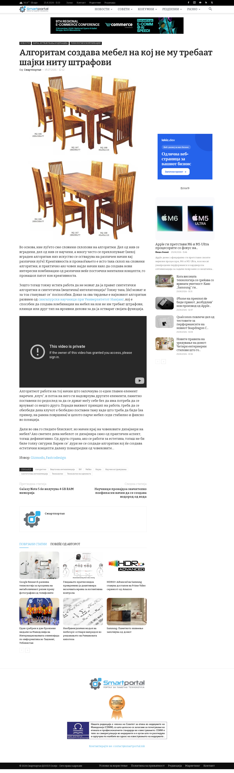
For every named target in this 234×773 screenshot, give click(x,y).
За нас (69, 2)
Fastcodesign (56, 458)
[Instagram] (194, 2)
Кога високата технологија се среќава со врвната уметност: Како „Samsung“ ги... (195, 282)
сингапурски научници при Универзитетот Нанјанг (81, 299)
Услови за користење (113, 765)
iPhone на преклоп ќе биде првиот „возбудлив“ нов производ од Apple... (195, 302)
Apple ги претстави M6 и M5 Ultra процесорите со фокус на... (182, 246)
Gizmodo (38, 458)
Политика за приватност (148, 765)
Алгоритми (40, 469)
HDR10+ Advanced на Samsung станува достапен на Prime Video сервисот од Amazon (126, 586)
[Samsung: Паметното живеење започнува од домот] (127, 611)
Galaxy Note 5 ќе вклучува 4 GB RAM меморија (46, 491)
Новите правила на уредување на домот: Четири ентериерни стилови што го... (192, 344)
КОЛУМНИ (146, 9)
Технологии (57, 474)
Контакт (81, 2)
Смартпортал (32, 69)
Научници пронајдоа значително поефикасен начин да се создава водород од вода (121, 492)
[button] (210, 9)
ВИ (80, 469)
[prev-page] (21, 650)
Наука (98, 469)
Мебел (88, 469)
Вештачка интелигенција (62, 469)
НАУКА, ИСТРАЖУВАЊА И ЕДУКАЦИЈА (50, 43)
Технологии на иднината (79, 474)
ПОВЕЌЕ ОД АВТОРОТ (65, 544)
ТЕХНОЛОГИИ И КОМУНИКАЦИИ (86, 43)
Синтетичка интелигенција (34, 474)
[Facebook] (188, 2)
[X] (212, 2)
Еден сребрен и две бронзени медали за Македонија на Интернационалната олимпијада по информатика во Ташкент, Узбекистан (39, 635)
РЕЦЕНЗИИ (170, 9)
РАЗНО (192, 9)
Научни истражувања (116, 469)
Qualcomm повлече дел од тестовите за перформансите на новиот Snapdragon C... (195, 322)
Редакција (109, 2)
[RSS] (206, 2)
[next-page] (27, 650)
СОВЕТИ (124, 9)
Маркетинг (95, 2)
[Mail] (200, 2)
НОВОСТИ (102, 9)
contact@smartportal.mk (129, 746)
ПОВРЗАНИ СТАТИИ (33, 544)
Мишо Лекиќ (162, 252)
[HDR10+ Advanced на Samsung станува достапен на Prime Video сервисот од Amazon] (127, 565)
